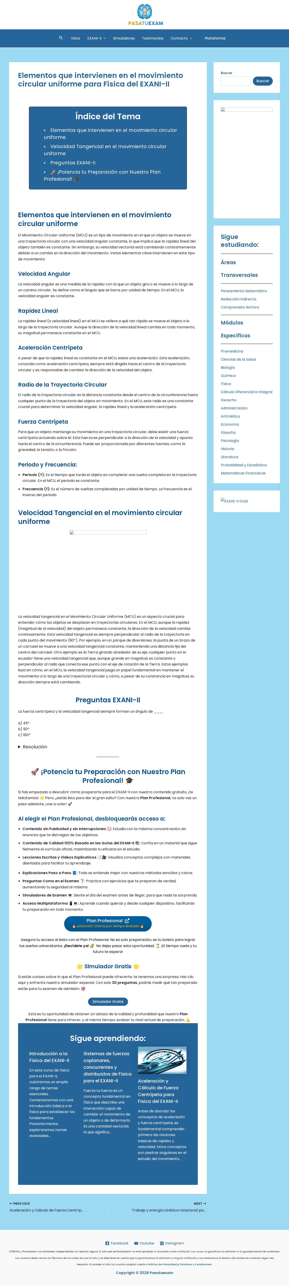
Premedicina (232, 351)
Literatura (229, 457)
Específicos (235, 335)
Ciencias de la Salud (238, 359)
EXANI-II (94, 38)
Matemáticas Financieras (243, 473)
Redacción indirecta (238, 299)
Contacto (179, 38)
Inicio (75, 38)
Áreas (228, 262)
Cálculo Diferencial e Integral (246, 391)
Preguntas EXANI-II (73, 162)
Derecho (228, 400)
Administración (234, 408)
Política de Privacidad (162, 1264)
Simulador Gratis (108, 1001)
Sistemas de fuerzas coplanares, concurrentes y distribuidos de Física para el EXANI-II (108, 1067)
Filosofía (228, 432)
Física (226, 383)
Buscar (262, 81)
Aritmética (230, 416)
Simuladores (124, 38)
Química (228, 375)
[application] (103, 38)
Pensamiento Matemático (244, 291)
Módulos (232, 322)
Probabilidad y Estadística (244, 465)
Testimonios (152, 38)
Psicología (230, 440)
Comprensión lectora (240, 307)
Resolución (35, 747)
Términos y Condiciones (195, 1264)
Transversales (239, 275)
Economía (230, 424)
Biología (228, 367)
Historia (228, 448)
